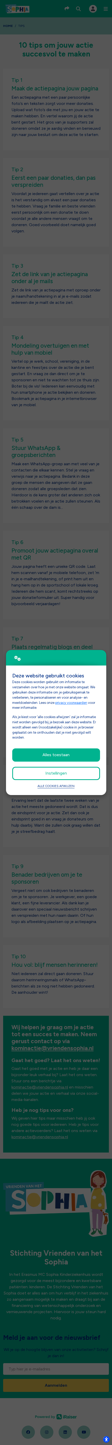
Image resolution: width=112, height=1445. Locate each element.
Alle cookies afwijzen (56, 786)
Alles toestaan (56, 754)
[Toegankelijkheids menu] (106, 1439)
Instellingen (56, 773)
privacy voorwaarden (71, 702)
